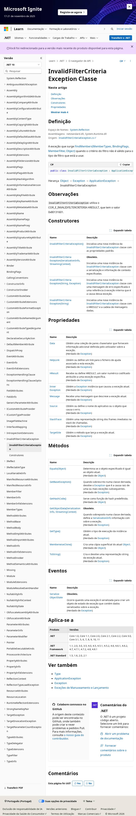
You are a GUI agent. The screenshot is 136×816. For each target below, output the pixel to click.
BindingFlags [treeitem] (14, 271)
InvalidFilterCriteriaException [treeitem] (25, 447)
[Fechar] (41, 58)
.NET (61, 60)
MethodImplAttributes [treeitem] (19, 533)
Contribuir (91, 809)
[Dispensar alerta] (129, 6)
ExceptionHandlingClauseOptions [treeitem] (24, 382)
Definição (56, 94)
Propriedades (58, 107)
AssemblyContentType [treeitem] (19, 118)
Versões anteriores (56, 809)
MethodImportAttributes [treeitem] (20, 539)
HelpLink (54, 360)
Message (55, 396)
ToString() (55, 554)
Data (52, 343)
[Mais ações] (130, 61)
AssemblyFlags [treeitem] (15, 167)
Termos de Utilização (62, 813)
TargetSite (55, 432)
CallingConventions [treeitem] (17, 277)
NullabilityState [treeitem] (15, 606)
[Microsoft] (6, 29)
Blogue (75, 809)
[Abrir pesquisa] (112, 29)
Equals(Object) (58, 468)
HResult (54, 373)
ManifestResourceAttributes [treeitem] (22, 479)
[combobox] (22, 64)
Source (53, 406)
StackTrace (56, 419)
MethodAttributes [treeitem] (16, 515)
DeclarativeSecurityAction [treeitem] (21, 338)
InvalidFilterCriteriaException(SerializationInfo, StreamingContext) (65, 260)
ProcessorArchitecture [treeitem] (19, 654)
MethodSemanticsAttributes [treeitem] (22, 564)
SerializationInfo (102, 517)
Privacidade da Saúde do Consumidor (23, 813)
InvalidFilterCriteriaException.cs (76, 137)
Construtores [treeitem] (16, 455)
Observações (58, 98)
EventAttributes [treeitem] (15, 356)
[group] (90, 170)
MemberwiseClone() (61, 544)
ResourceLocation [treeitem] (16, 696)
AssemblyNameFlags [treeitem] (18, 219)
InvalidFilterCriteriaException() (66, 243)
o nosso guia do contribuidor (68, 736)
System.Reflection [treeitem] (16, 78)
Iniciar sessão (124, 28)
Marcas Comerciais (88, 813)
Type (58, 674)
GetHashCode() (58, 498)
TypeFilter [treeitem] (12, 755)
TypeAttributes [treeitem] (15, 737)
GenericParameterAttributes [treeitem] (22, 402)
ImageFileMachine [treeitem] (17, 420)
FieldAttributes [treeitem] (15, 390)
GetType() (55, 531)
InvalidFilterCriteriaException (103, 247)
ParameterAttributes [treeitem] (18, 624)
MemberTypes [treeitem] (15, 509)
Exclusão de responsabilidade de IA (22, 809)
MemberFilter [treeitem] (14, 491)
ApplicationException (102, 181)
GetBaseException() (60, 481)
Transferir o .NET (120, 37)
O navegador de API (79, 60)
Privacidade (107, 809)
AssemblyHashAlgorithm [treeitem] (20, 179)
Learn (52, 60)
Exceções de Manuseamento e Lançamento (82, 688)
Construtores (58, 102)
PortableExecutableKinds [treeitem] (20, 648)
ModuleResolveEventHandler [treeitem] (23, 588)
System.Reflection (80, 129)
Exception (79, 181)
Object (64, 181)
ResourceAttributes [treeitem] (17, 690)
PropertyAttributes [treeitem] (17, 660)
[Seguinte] (104, 29)
